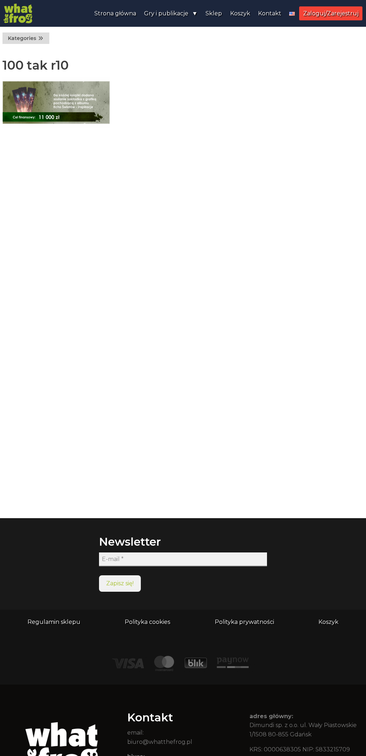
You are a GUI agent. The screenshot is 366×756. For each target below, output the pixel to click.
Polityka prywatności (244, 622)
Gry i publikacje (166, 13)
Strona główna (115, 13)
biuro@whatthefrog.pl (159, 742)
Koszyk (240, 13)
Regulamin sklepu (54, 622)
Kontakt (269, 13)
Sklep (214, 13)
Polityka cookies (147, 622)
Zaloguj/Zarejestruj (330, 13)
